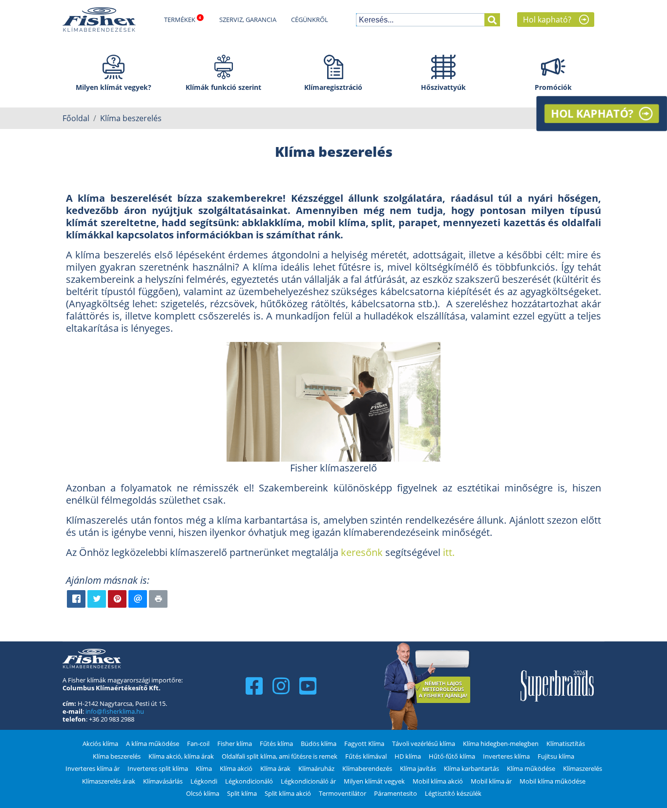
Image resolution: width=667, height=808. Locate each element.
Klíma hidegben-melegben (501, 743)
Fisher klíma (234, 743)
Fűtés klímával (366, 756)
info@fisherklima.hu (114, 711)
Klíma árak (275, 768)
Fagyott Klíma (364, 743)
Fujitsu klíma (556, 756)
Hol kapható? (547, 19)
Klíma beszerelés (117, 756)
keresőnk (362, 552)
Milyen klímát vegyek (374, 781)
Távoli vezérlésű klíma (423, 743)
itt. (450, 552)
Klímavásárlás (163, 781)
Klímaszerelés (582, 768)
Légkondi (203, 781)
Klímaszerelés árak (108, 781)
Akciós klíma (100, 743)
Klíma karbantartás (471, 768)
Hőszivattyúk (443, 87)
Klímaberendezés (367, 768)
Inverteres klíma (506, 756)
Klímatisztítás (565, 743)
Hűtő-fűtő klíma (452, 756)
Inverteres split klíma (157, 768)
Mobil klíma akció (438, 781)
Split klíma (242, 793)
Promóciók (553, 87)
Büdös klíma (318, 743)
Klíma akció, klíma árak (181, 756)
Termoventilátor (342, 793)
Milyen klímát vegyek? (113, 87)
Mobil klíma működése (552, 781)
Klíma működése (531, 768)
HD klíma (408, 756)
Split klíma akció (288, 793)
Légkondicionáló (249, 781)
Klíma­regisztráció (333, 87)
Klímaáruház (316, 768)
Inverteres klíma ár (92, 768)
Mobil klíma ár (491, 781)
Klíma (204, 768)
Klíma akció (236, 768)
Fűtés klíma (276, 743)
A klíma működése (152, 743)
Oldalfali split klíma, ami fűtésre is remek (279, 756)
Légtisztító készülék (453, 793)
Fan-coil (198, 743)
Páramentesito (395, 793)
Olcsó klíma (202, 793)
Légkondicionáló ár (308, 781)
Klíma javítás (418, 768)
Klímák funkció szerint (223, 87)
